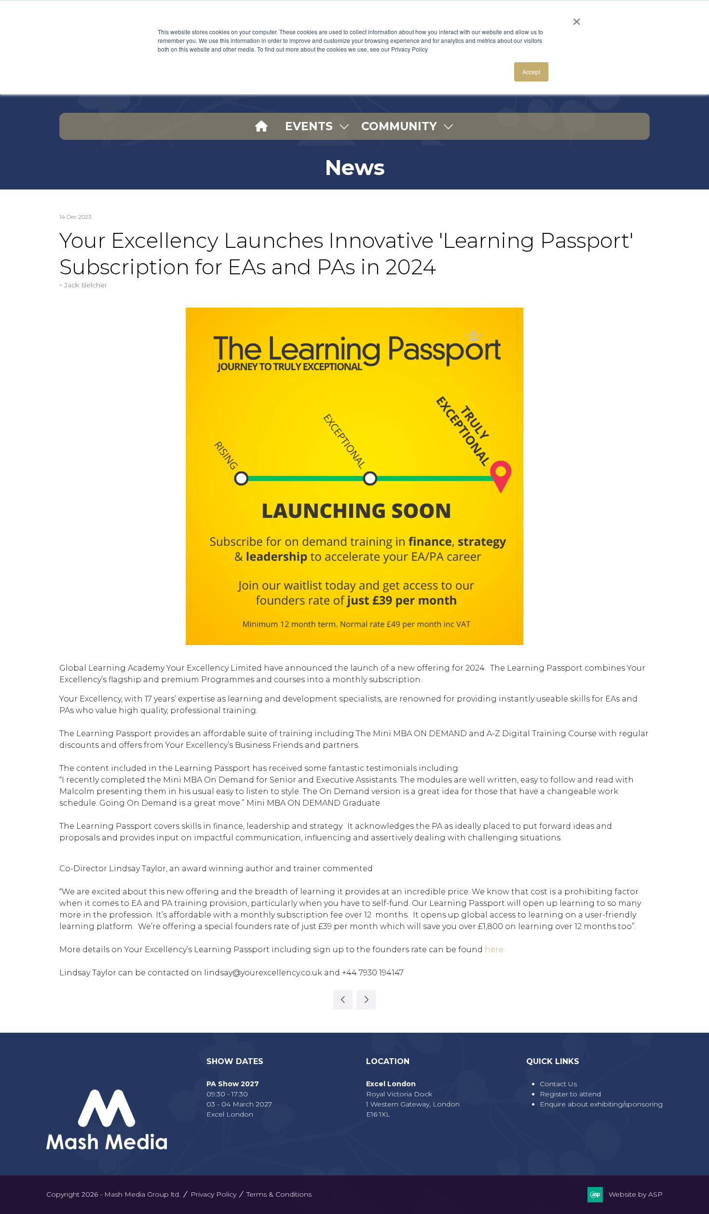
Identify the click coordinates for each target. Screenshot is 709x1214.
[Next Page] (366, 1000)
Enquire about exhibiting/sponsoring (601, 1104)
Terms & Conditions (279, 1194)
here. (495, 949)
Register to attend (570, 1094)
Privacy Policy (213, 1194)
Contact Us (558, 1083)
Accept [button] (531, 71)
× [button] (576, 18)
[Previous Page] (343, 1000)
